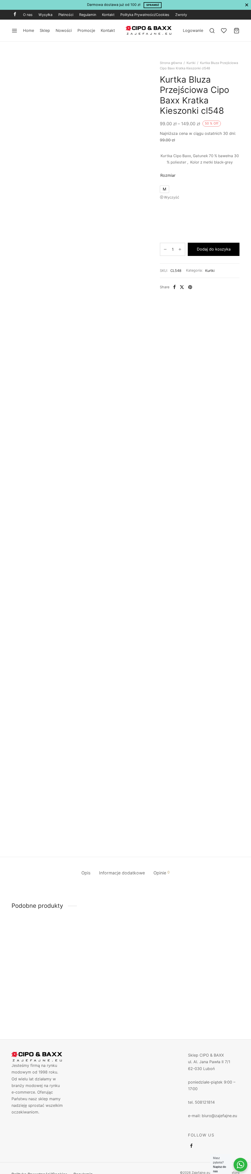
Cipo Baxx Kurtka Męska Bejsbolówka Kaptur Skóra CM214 (94, 995)
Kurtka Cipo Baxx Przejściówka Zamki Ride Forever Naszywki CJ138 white (152, 997)
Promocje (86, 30)
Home (28, 30)
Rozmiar (168, 175)
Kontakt (108, 15)
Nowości (64, 30)
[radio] (164, 189)
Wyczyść (171, 197)
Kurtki (191, 63)
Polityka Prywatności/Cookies (144, 15)
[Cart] (236, 31)
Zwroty (181, 15)
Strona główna (171, 63)
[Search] (212, 31)
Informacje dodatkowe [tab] (122, 872)
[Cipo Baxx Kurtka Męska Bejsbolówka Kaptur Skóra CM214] (96, 959)
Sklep (45, 30)
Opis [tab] (85, 872)
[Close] (247, 5)
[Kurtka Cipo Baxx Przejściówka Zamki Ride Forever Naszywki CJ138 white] (155, 959)
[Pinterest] (190, 287)
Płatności (65, 15)
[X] (182, 287)
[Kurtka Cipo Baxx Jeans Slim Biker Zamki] (37, 959)
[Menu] (14, 30)
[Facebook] (15, 14)
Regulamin (87, 15)
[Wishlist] (224, 31)
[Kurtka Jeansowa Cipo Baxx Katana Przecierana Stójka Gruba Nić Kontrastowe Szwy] (213, 959)
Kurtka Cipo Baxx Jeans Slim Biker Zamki (34, 993)
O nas (28, 15)
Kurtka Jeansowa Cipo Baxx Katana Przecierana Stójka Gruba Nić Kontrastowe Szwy (211, 997)
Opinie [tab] (161, 872)
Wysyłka (45, 15)
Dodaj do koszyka (214, 249)
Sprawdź (152, 4)
